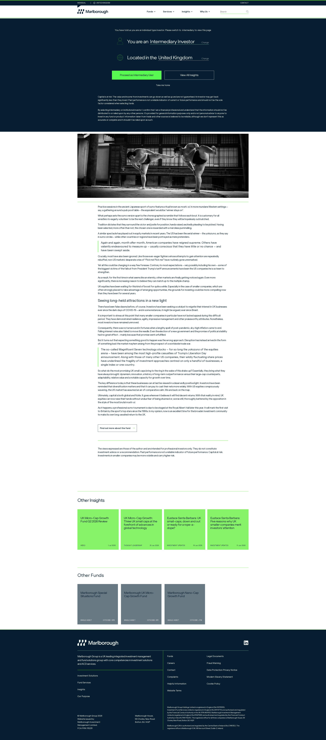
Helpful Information (176, 683)
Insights (81, 689)
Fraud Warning (214, 663)
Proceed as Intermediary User (137, 75)
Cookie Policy (213, 683)
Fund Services (84, 682)
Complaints (172, 677)
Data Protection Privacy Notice (222, 670)
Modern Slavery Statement (220, 677)
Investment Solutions (87, 675)
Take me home (163, 85)
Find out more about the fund (115, 428)
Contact (244, 3)
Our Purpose (83, 696)
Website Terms (174, 690)
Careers (171, 663)
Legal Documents (215, 656)
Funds (170, 656)
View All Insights (189, 75)
